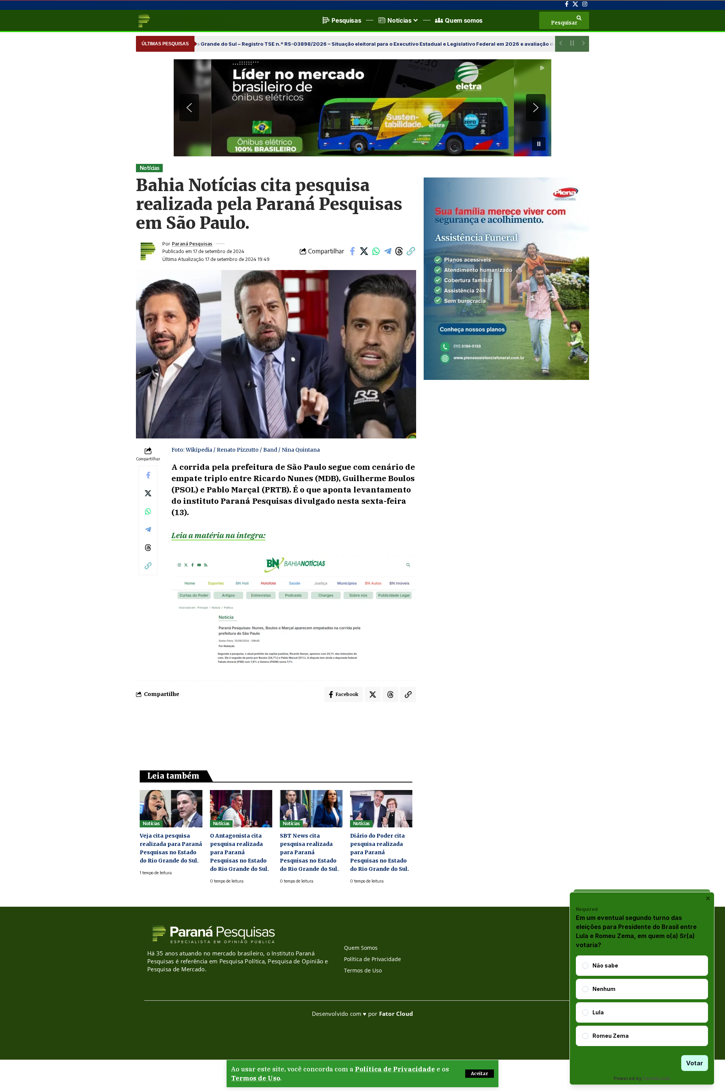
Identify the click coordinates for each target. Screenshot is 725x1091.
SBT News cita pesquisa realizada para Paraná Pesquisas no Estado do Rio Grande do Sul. (309, 852)
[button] (479, 1073)
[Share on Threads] (399, 251)
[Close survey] (708, 898)
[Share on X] (364, 251)
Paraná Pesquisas (192, 244)
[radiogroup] (642, 1000)
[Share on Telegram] (387, 251)
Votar (694, 1063)
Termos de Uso (255, 1078)
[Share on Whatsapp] (375, 251)
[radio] (585, 966)
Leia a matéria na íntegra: (218, 535)
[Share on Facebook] (352, 251)
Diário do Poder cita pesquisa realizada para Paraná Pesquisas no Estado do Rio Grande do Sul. (379, 852)
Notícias (149, 168)
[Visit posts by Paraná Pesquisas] (147, 251)
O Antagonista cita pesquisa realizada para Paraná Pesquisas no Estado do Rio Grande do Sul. (239, 852)
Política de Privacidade (395, 1069)
